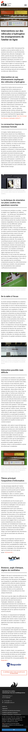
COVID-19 (4, 706)
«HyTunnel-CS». (9, 552)
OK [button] (14, 729)
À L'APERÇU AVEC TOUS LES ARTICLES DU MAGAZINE (14, 672)
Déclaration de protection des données (11, 710)
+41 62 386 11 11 (8, 700)
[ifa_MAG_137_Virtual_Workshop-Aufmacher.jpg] (14, 17)
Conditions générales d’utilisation (10, 712)
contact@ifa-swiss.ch (9, 702)
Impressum (4, 708)
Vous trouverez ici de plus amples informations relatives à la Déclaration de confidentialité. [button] (12, 725)
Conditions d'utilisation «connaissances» (11, 714)
